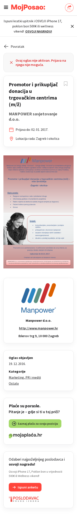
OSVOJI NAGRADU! (38, 31)
